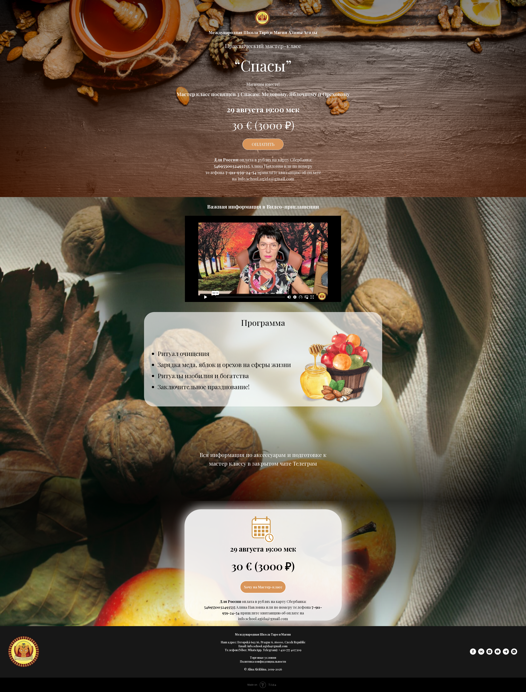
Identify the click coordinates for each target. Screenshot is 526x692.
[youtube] (498, 653)
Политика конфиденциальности (263, 661)
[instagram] (489, 653)
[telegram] (506, 653)
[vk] (481, 653)
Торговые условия (263, 658)
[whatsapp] (514, 653)
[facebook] (473, 653)
